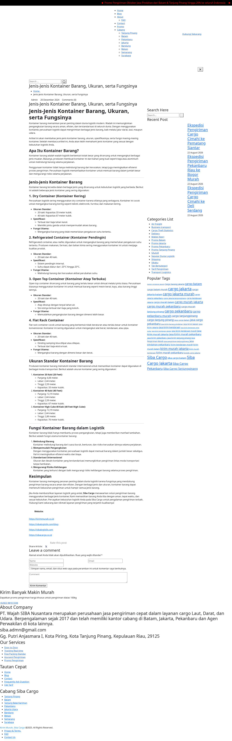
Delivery (155, 233)
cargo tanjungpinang (185, 316)
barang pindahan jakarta (155, 284)
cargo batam (193, 284)
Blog (119, 13)
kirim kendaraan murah (182, 344)
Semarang (126, 52)
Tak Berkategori (159, 265)
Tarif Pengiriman (159, 269)
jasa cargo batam (182, 320)
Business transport (161, 227)
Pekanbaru (127, 39)
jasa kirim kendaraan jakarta (161, 331)
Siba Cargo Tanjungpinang (180, 368)
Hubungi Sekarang (191, 34)
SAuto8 (155, 252)
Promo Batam (158, 240)
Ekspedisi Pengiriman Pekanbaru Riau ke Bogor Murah (197, 167)
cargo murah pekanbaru (164, 306)
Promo (120, 26)
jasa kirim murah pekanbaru (185, 334)
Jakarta (124, 42)
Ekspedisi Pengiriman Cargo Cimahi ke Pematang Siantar (197, 136)
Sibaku (154, 262)
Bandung (126, 45)
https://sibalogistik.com (41, 529)
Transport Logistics (161, 272)
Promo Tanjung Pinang (163, 249)
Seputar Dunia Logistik (163, 256)
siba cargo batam (177, 357)
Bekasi (124, 49)
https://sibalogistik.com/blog (43, 524)
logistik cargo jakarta (192, 353)
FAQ (123, 20)
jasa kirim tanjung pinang (179, 338)
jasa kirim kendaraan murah (184, 331)
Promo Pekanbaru (160, 246)
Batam (124, 36)
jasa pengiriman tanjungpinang (176, 341)
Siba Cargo (157, 357)
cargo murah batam (164, 302)
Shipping (155, 259)
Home (120, 10)
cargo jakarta (180, 288)
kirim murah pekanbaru (169, 352)
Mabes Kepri (157, 236)
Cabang (121, 29)
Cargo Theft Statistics (162, 230)
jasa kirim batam (190, 324)
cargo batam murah (157, 289)
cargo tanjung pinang (160, 320)
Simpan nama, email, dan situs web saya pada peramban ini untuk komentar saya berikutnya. (78, 568)
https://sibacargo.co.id (40, 535)
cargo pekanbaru (178, 311)
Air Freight (156, 224)
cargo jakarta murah (178, 294)
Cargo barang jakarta (174, 284)
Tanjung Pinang (129, 33)
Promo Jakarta (158, 243)
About (120, 16)
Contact (121, 23)
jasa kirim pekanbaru (157, 338)
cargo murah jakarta (189, 302)
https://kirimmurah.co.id (41, 518)
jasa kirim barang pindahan (172, 324)
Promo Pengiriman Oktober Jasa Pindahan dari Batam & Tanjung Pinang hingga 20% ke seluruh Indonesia (153, 2)
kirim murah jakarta (174, 348)
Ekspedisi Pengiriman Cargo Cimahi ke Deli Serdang (197, 199)
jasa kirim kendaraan (169, 327)
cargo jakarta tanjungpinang (175, 298)
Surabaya (126, 55)
